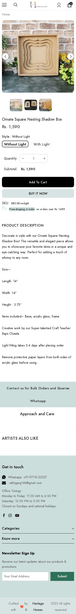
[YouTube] (17, 515)
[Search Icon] (19, 5)
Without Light (15, 144)
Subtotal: (11, 169)
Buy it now (38, 193)
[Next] (70, 56)
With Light (41, 144)
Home (6, 14)
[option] (38, 56)
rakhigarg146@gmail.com (25, 483)
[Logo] (38, 4)
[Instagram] (9, 515)
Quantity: (11, 158)
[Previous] (5, 56)
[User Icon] (59, 5)
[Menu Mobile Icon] (4, 5)
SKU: (5, 203)
